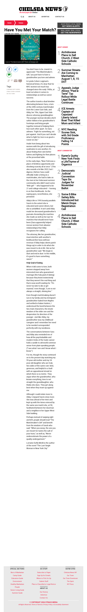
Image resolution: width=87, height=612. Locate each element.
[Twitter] (15, 69)
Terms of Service (37, 604)
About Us (31, 17)
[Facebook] (9, 69)
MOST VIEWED (62, 47)
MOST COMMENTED (64, 150)
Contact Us (59, 17)
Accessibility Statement (61, 604)
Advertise (45, 17)
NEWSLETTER (66, 2)
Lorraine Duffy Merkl (11, 34)
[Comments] (9, 74)
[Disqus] (30, 479)
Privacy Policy (47, 604)
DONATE (77, 2)
